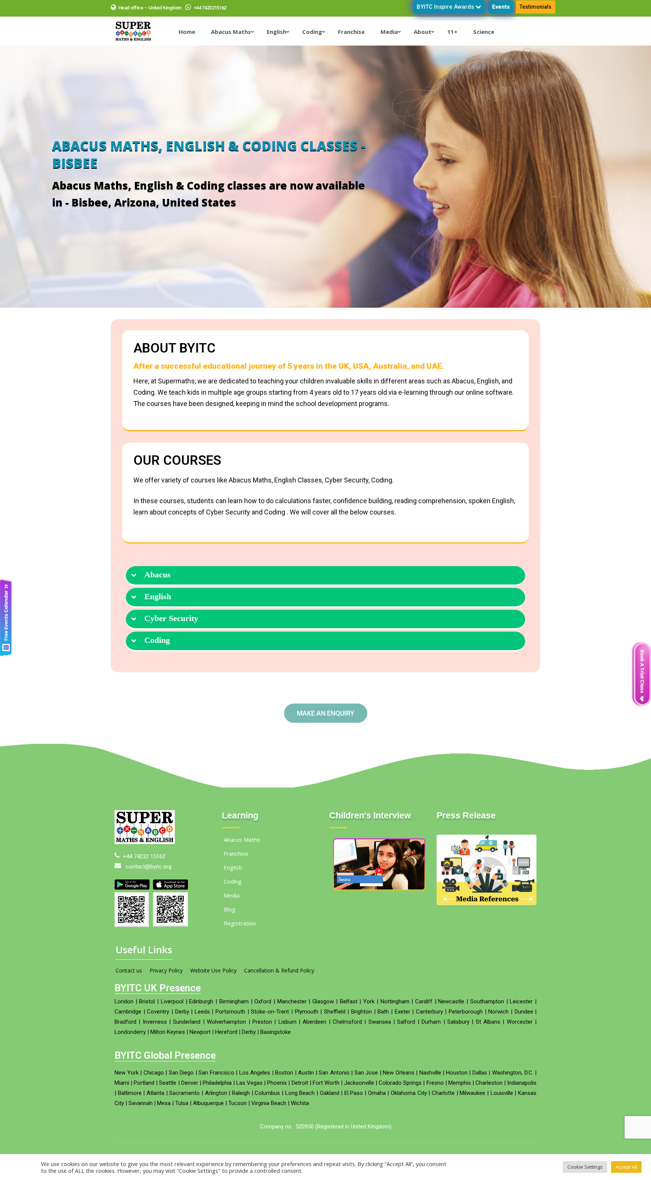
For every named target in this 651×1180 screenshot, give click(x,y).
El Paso (353, 1093)
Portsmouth (230, 1011)
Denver (189, 1082)
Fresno (435, 1082)
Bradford (125, 1021)
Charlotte (443, 1093)
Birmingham (234, 1001)
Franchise (236, 853)
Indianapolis (521, 1082)
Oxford (262, 1001)
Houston (457, 1072)
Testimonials (536, 7)
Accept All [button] (626, 1166)
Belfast (349, 1001)
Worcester (520, 1021)
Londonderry (130, 1032)
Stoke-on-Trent (270, 1011)
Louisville (502, 1093)
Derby (182, 1011)
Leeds (202, 1011)
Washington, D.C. (512, 1072)
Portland (144, 1082)
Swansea (379, 1021)
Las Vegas (249, 1082)
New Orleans (398, 1072)
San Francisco (216, 1072)
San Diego (181, 1072)
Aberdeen (314, 1021)
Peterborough (466, 1011)
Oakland (329, 1093)
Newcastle (451, 1001)
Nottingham (395, 1001)
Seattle (167, 1082)
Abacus (157, 575)
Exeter (402, 1011)
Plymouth (306, 1011)
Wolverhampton (226, 1021)
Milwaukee (472, 1093)
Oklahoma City (409, 1093)
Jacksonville (359, 1082)
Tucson (237, 1103)
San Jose (366, 1072)
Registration (240, 923)
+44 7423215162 (209, 8)
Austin (306, 1072)
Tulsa (181, 1103)
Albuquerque (208, 1103)
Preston (262, 1021)
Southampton (487, 1001)
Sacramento (184, 1093)
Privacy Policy (166, 970)
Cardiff (423, 1001)
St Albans (488, 1021)
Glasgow (323, 1001)
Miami (122, 1082)
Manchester (292, 1001)
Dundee (524, 1011)
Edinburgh (201, 1001)
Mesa (164, 1103)
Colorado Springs (400, 1082)
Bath (383, 1011)
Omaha (377, 1093)
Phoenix (277, 1082)
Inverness (155, 1021)
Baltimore (130, 1093)
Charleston (489, 1082)
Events (501, 7)
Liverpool (172, 1001)
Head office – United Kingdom (150, 8)
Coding (157, 640)
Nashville (430, 1072)
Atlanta (155, 1093)
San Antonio (334, 1072)
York (368, 1001)
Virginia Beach (268, 1103)
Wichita (300, 1103)
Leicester (521, 1001)
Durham (431, 1021)
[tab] (325, 576)
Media (232, 895)
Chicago (154, 1072)
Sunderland (186, 1021)
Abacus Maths (242, 839)
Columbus (267, 1093)
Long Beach (300, 1093)
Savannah (140, 1103)
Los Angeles (254, 1072)
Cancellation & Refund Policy (279, 970)
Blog (229, 909)
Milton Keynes (167, 1032)
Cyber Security (171, 618)
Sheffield (334, 1011)
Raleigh (241, 1093)
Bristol (147, 1001)
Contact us (129, 970)
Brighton (361, 1011)
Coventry (158, 1011)
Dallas (479, 1072)
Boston (284, 1072)
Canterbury (429, 1011)
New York (127, 1072)
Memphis (459, 1082)
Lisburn (287, 1021)
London (124, 1001)
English (157, 596)
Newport (200, 1032)
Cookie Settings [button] (585, 1166)
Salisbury (458, 1021)
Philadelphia (217, 1082)
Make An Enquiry (326, 713)
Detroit (300, 1082)
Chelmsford (347, 1021)
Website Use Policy (213, 970)
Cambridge (128, 1011)
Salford (406, 1021)
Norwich (498, 1011)
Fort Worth (326, 1082)
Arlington (216, 1093)
